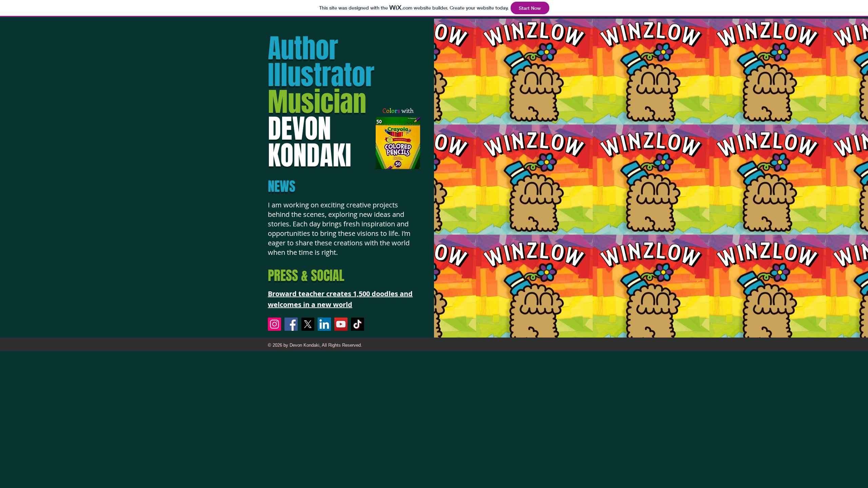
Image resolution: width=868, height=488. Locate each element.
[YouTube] (341, 324)
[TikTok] (357, 324)
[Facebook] (291, 324)
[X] (307, 324)
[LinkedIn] (324, 324)
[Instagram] (274, 324)
